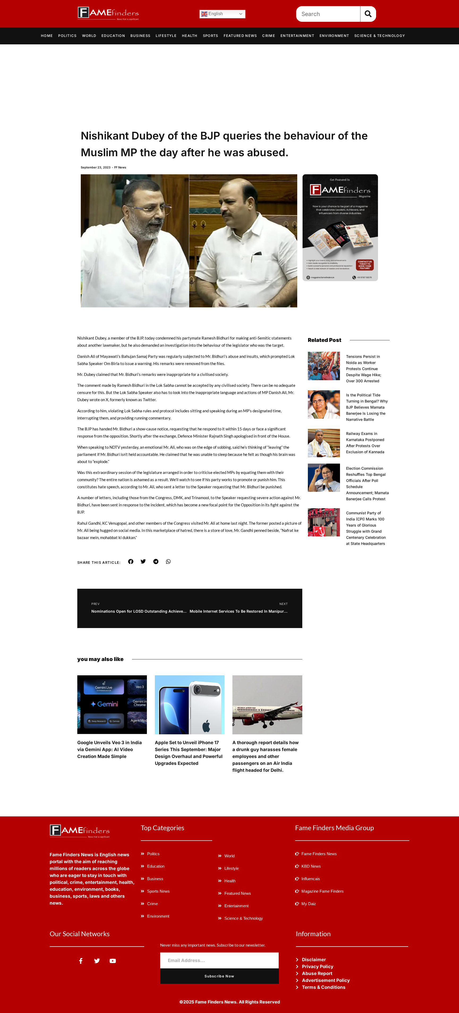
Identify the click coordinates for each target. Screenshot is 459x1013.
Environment (334, 35)
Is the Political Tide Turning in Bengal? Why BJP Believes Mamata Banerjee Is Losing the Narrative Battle (367, 407)
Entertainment (297, 35)
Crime (268, 35)
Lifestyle (166, 35)
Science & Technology (379, 35)
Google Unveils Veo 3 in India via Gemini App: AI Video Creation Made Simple (109, 749)
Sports (210, 35)
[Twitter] (96, 960)
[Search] (368, 14)
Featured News (240, 35)
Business (140, 35)
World (89, 35)
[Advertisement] (229, 84)
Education (113, 35)
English (215, 13)
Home (47, 35)
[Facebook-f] (81, 960)
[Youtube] (112, 960)
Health (190, 35)
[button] (131, 562)
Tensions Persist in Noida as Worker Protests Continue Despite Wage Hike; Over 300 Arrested (363, 368)
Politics (67, 35)
